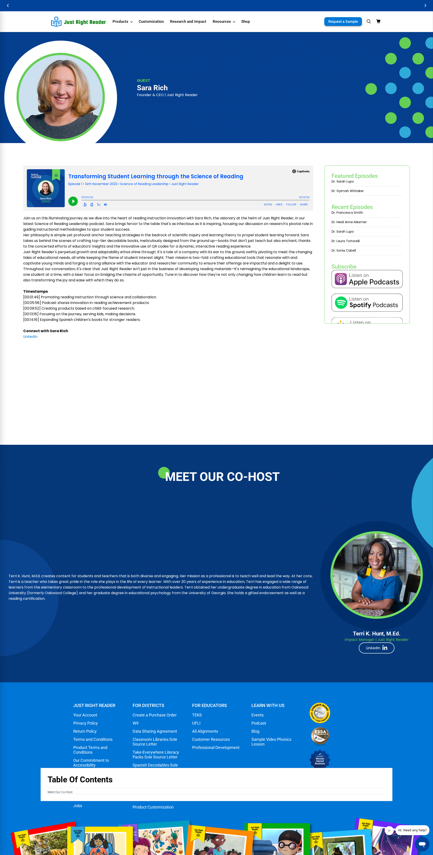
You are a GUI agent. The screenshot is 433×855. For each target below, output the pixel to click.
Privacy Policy (85, 723)
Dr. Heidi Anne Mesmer (349, 222)
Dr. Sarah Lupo (343, 181)
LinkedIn (373, 648)
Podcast (258, 723)
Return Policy (85, 731)
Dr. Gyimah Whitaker (348, 191)
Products (120, 21)
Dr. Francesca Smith (347, 212)
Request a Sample (343, 21)
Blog (255, 731)
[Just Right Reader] (78, 21)
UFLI (196, 723)
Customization (151, 21)
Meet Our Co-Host (60, 792)
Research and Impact (188, 21)
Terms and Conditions (93, 739)
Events (257, 715)
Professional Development (216, 747)
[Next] (425, 5)
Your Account (85, 715)
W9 (135, 723)
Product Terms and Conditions (90, 750)
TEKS (197, 715)
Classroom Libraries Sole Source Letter (155, 741)
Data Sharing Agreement (155, 731)
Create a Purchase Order (155, 715)
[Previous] (8, 5)
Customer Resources (211, 739)
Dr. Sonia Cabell (344, 250)
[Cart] (378, 21)
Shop (245, 21)
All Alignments (205, 731)
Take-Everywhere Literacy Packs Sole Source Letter (156, 754)
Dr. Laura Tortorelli (346, 241)
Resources (222, 21)
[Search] (369, 21)
